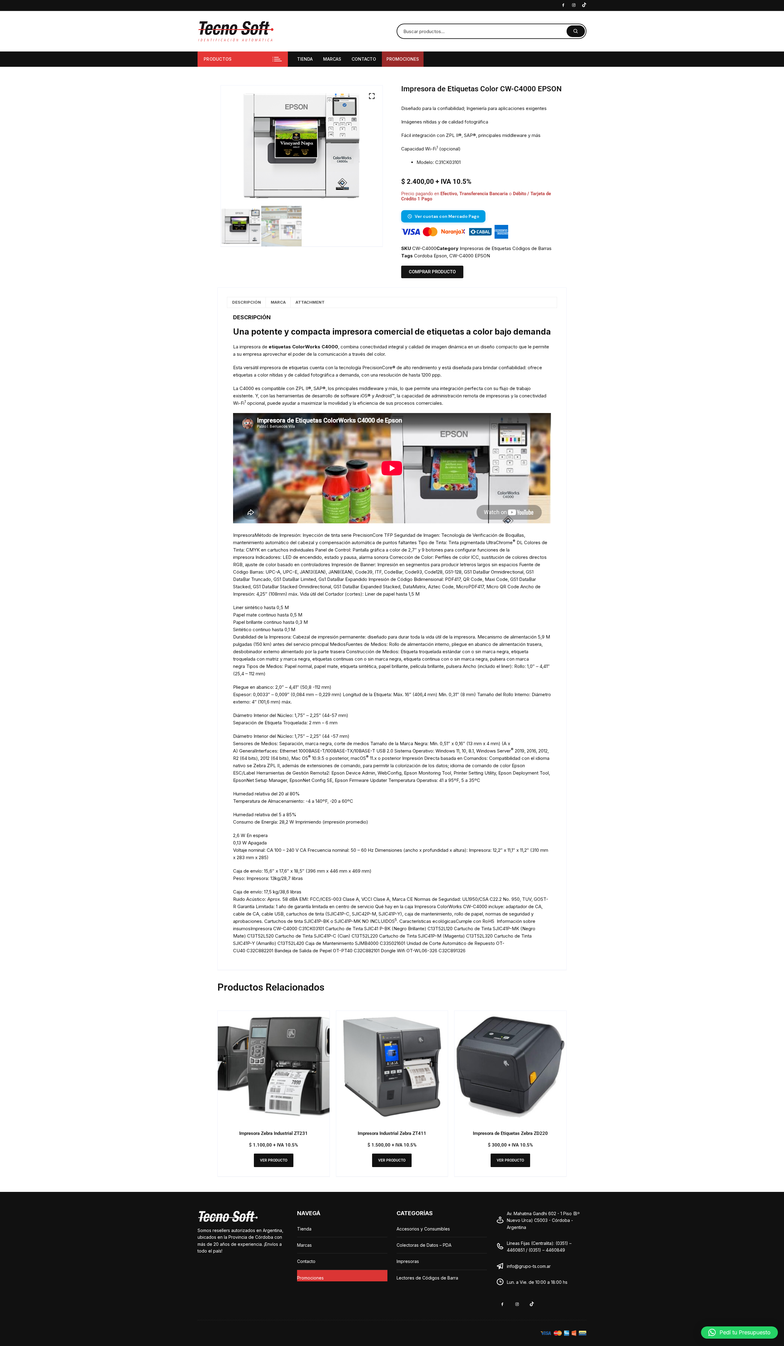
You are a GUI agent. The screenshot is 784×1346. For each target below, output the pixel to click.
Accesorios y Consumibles (423, 1228)
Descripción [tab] (246, 302)
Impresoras (408, 1261)
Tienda (305, 59)
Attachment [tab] (310, 302)
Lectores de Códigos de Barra (427, 1277)
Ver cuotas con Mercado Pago (447, 216)
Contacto (364, 59)
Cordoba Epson (430, 256)
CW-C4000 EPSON (469, 256)
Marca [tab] (278, 302)
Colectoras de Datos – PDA (424, 1245)
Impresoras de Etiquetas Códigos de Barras (506, 248)
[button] (371, 96)
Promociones (402, 59)
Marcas (332, 59)
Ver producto (273, 1160)
